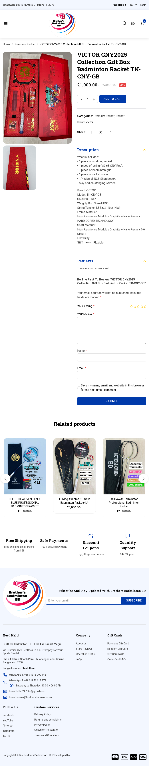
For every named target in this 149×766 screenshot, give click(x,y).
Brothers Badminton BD (37, 755)
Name (82, 350)
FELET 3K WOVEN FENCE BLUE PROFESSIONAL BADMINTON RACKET (25, 502)
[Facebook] (91, 132)
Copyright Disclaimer (46, 729)
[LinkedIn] (110, 132)
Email (81, 368)
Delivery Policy (42, 714)
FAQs (79, 659)
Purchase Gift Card (118, 643)
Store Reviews (84, 648)
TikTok (6, 736)
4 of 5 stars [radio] (141, 305)
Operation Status (86, 654)
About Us (81, 643)
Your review (85, 314)
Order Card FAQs (116, 659)
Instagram (9, 730)
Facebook (8, 715)
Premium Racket (25, 44)
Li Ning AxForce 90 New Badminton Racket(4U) (74, 500)
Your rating (85, 306)
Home (6, 44)
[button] (5, 478)
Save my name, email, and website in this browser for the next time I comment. (112, 388)
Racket (120, 116)
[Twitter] (101, 132)
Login (143, 4)
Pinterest (8, 725)
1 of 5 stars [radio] (131, 305)
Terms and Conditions (46, 735)
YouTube (8, 720)
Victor (89, 122)
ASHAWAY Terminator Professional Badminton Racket (124, 502)
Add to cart (113, 99)
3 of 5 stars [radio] (138, 305)
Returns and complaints (48, 719)
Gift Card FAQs (115, 654)
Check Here (28, 668)
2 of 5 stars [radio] (135, 305)
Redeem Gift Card (117, 648)
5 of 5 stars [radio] (145, 305)
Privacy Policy (42, 724)
